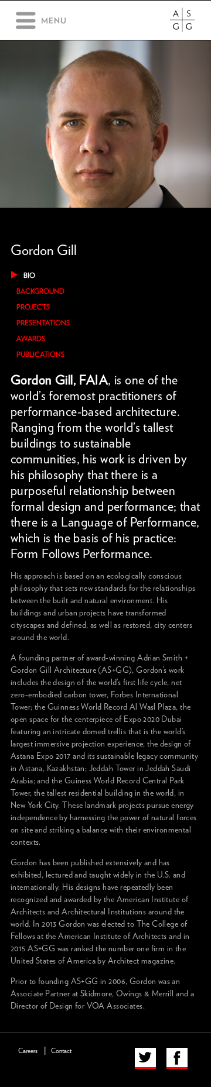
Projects (33, 307)
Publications (40, 354)
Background (40, 291)
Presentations (43, 322)
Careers (28, 1051)
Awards (30, 338)
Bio (29, 275)
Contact (61, 1051)
